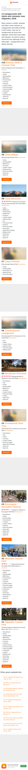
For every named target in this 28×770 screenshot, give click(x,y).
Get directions (21, 157)
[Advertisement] (14, 122)
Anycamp (4, 7)
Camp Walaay (11, 154)
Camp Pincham (12, 261)
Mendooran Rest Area (15, 373)
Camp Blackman (13, 198)
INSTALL (23, 766)
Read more (6, 103)
